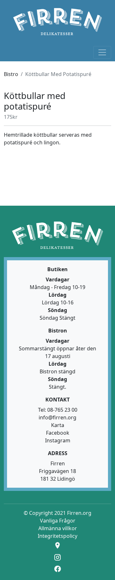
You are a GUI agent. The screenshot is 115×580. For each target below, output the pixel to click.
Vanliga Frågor (57, 520)
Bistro (11, 74)
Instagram (57, 440)
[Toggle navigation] (102, 52)
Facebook (57, 432)
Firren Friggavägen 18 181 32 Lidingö (57, 471)
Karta (57, 425)
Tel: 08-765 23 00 (57, 409)
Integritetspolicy (57, 535)
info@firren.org (57, 417)
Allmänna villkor (57, 528)
